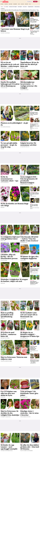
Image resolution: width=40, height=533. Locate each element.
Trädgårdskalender (30, 6)
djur (21, 235)
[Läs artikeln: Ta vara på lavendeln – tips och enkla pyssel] (34, 27)
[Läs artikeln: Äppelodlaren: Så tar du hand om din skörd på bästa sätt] (29, 55)
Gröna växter (25, 6)
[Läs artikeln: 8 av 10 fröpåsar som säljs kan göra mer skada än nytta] (10, 384)
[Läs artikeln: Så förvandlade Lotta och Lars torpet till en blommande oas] (29, 306)
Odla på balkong (36, 6)
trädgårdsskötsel (3, 253)
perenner (2, 27)
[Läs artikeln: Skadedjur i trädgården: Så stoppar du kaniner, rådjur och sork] (15, 269)
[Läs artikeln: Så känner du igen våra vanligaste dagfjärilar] (29, 249)
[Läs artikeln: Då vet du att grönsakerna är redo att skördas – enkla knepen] (10, 55)
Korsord (6, 6)
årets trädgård (22, 175)
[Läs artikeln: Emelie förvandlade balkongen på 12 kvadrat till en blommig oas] (10, 75)
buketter (2, 311)
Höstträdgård (20, 6)
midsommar (32, 345)
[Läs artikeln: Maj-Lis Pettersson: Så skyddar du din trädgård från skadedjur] (10, 404)
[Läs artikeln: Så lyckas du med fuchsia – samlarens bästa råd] (10, 325)
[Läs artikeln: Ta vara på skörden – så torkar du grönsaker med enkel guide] (34, 119)
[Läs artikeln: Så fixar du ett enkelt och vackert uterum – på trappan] (34, 356)
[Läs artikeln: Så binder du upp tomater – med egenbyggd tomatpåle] (10, 438)
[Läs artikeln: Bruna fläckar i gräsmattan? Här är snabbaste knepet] (34, 277)
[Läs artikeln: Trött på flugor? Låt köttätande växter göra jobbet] (29, 384)
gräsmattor (32, 280)
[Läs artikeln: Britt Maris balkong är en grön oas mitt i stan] (34, 188)
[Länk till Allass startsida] (14, 1)
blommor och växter (4, 202)
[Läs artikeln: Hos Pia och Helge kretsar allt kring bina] (34, 200)
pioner (31, 267)
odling (31, 203)
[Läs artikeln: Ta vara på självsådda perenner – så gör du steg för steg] (10, 136)
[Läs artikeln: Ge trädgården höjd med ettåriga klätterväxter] (10, 230)
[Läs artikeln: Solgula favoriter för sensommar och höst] (29, 136)
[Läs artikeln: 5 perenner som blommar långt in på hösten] (15, 19)
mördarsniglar (22, 80)
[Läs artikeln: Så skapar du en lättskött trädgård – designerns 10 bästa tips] (29, 325)
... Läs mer (37, 10)
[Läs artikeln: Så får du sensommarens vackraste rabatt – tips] (10, 170)
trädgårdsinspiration (4, 80)
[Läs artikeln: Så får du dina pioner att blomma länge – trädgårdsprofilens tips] (34, 264)
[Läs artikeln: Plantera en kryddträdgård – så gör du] (15, 113)
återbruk (31, 17)
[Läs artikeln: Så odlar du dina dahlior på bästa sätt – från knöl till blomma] (29, 438)
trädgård (21, 409)
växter (2, 175)
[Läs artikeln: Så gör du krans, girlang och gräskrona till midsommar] (34, 342)
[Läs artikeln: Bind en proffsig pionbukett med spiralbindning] (10, 306)
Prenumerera (29, 1)
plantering (2, 121)
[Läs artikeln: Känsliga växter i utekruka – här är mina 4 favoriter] (29, 404)
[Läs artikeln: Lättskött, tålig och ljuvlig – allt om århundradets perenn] (10, 247)
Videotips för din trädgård (13, 6)
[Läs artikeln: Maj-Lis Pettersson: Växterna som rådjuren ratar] (15, 347)
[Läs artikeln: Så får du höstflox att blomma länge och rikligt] (15, 193)
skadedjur (2, 355)
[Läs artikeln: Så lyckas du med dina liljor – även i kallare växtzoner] (34, 108)
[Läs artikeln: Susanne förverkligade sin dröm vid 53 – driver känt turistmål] (34, 14)
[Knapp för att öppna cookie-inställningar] (38, 1)
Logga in (35, 1)
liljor (31, 111)
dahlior (21, 443)
